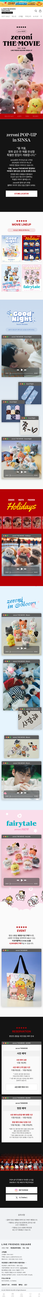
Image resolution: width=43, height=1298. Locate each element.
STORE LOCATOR (21, 194)
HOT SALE (6, 16)
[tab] (9, 116)
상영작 (19, 116)
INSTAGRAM (23, 1190)
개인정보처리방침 (15, 1248)
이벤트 (27, 116)
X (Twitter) (23, 1197)
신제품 (20, 16)
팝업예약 (35, 116)
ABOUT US (5, 1285)
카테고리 (28, 16)
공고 (25, 1285)
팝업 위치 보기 (9, 116)
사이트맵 (13, 1285)
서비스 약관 (5, 1248)
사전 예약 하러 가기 (21, 1087)
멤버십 (20, 1285)
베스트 (14, 16)
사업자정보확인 (23, 1268)
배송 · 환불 (26, 1248)
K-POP (35, 16)
